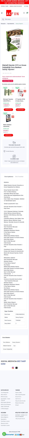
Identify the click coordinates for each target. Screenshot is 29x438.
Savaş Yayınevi (16, 342)
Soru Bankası (6, 342)
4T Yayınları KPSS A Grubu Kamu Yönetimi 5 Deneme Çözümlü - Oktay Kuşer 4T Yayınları (20, 100)
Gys (15, 345)
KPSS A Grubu (4, 396)
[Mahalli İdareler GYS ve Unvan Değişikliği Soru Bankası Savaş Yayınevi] (14, 40)
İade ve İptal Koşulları (20, 394)
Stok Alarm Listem (5, 421)
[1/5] (3, 73)
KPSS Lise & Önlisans (6, 404)
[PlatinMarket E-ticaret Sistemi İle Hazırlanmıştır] (9, 434)
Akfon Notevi (4, 394)
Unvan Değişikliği (7, 349)
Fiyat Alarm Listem (5, 425)
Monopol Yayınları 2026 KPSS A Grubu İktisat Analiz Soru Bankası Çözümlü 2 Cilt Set (8, 100)
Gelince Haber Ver (7, 81)
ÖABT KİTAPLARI (5, 406)
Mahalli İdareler (7, 345)
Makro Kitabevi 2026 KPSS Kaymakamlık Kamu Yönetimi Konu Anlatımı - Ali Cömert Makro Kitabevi (8, 125)
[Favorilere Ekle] (13, 88)
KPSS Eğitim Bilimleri (6, 402)
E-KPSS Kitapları (4, 408)
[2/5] (4, 73)
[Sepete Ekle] (8, 109)
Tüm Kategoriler (4, 392)
